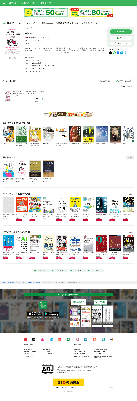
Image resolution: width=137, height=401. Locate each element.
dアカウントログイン (29, 356)
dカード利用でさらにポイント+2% (33, 40)
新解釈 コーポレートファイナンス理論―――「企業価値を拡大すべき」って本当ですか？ (28, 92)
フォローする (31, 28)
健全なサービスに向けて (100, 351)
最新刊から (130, 86)
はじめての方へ (28, 349)
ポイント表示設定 (47, 354)
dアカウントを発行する (62, 387)
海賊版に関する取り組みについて (82, 356)
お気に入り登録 (105, 81)
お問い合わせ (27, 354)
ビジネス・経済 (36, 63)
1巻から (123, 86)
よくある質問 (46, 351)
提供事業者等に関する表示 (100, 349)
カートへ (122, 37)
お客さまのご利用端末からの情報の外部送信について (103, 357)
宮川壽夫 (27, 28)
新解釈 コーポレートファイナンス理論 (43, 65)
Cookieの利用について (99, 354)
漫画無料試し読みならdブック (9, 282)
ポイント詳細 (42, 37)
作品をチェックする (122, 43)
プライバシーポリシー (79, 351)
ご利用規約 (77, 349)
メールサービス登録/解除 (30, 351)
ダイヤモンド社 (35, 60)
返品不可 (27, 43)
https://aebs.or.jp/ (62, 372)
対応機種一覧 (46, 349)
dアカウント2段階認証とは (81, 354)
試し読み (14, 58)
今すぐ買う (122, 31)
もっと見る (129, 157)
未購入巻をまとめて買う (125, 81)
